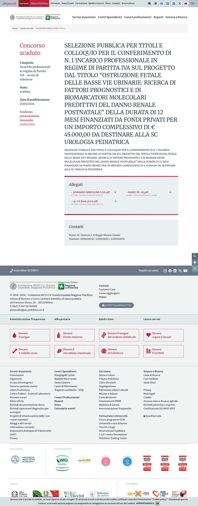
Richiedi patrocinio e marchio (159, 404)
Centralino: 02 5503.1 (26, 270)
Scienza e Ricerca (176, 17)
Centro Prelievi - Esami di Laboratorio (30, 393)
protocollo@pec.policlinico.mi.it (27, 309)
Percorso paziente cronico (23, 386)
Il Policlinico (39, 3)
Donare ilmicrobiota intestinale (77, 351)
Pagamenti (16, 378)
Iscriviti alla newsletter (118, 305)
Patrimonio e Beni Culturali (113, 390)
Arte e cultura (128, 3)
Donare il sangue (24, 335)
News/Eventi (68, 3)
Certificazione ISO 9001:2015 (159, 408)
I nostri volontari (19, 419)
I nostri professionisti (137, 17)
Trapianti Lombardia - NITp (69, 390)
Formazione (81, 3)
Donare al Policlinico (115, 351)
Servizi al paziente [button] (84, 17)
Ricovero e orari (18, 397)
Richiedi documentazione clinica (27, 404)
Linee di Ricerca (152, 375)
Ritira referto (17, 401)
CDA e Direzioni (107, 382)
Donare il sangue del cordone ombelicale (122, 335)
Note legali (149, 393)
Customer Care (107, 289)
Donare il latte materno (72, 335)
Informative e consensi (22, 427)
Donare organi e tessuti (161, 335)
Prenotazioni (17, 375)
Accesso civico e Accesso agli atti (161, 401)
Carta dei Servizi (107, 397)
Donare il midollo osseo (28, 351)
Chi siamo (55, 3)
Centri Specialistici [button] (110, 17)
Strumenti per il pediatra (112, 430)
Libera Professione (20, 390)
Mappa (102, 296)
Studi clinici (150, 382)
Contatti (116, 3)
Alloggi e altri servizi (20, 423)
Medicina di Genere (109, 404)
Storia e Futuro (107, 375)
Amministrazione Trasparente (115, 408)
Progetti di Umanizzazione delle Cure (30, 415)
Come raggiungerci (109, 293)
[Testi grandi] (149, 3)
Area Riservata (153, 415)
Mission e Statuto (108, 393)
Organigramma (107, 386)
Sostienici (24, 3)
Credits (147, 397)
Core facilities (151, 378)
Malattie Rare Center (65, 378)
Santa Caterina (62, 382)
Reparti (158, 17)
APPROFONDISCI (145, 503)
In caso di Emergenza (21, 382)
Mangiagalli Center (64, 375)
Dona (107, 3)
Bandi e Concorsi (96, 3)
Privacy (14, 438)
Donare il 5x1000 (158, 351)
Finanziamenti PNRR (110, 401)
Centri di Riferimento (65, 386)
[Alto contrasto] (155, 3)
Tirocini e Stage (107, 427)
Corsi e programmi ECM (112, 419)
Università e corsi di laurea (113, 423)
